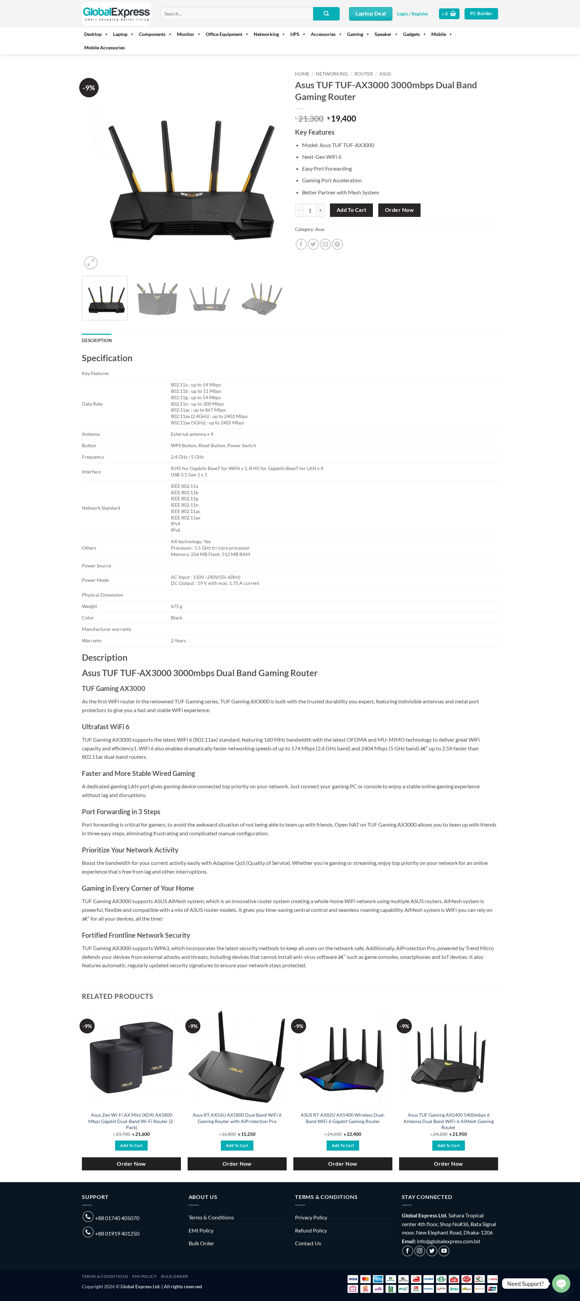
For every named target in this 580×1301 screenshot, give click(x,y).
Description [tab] (97, 340)
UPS (294, 34)
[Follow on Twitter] (431, 1251)
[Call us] (88, 1216)
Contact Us (308, 1243)
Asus (385, 74)
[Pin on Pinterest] (337, 244)
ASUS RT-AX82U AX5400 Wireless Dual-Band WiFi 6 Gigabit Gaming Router (343, 1118)
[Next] (273, 169)
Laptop (120, 34)
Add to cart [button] (131, 1145)
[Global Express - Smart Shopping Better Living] (116, 14)
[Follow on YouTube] (443, 1251)
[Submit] (326, 13)
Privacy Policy (311, 1217)
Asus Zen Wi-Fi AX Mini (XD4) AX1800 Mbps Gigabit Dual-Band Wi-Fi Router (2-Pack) (131, 1121)
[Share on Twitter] (313, 244)
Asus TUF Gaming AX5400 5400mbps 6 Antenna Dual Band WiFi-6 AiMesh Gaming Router (448, 1121)
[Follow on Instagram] (419, 1251)
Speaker (383, 34)
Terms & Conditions (211, 1217)
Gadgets (411, 34)
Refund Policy (311, 1230)
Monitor (185, 34)
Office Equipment (224, 34)
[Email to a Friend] (325, 244)
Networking (266, 34)
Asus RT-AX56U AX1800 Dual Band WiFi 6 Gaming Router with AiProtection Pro (237, 1118)
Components (152, 34)
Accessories (323, 34)
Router (363, 74)
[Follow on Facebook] (407, 1251)
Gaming (355, 34)
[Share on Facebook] (301, 244)
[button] (412, 14)
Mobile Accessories (104, 47)
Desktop (93, 34)
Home (302, 74)
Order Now (399, 210)
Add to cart (352, 210)
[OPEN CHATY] (561, 1283)
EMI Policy (201, 1230)
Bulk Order (201, 1243)
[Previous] (94, 169)
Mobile (438, 34)
